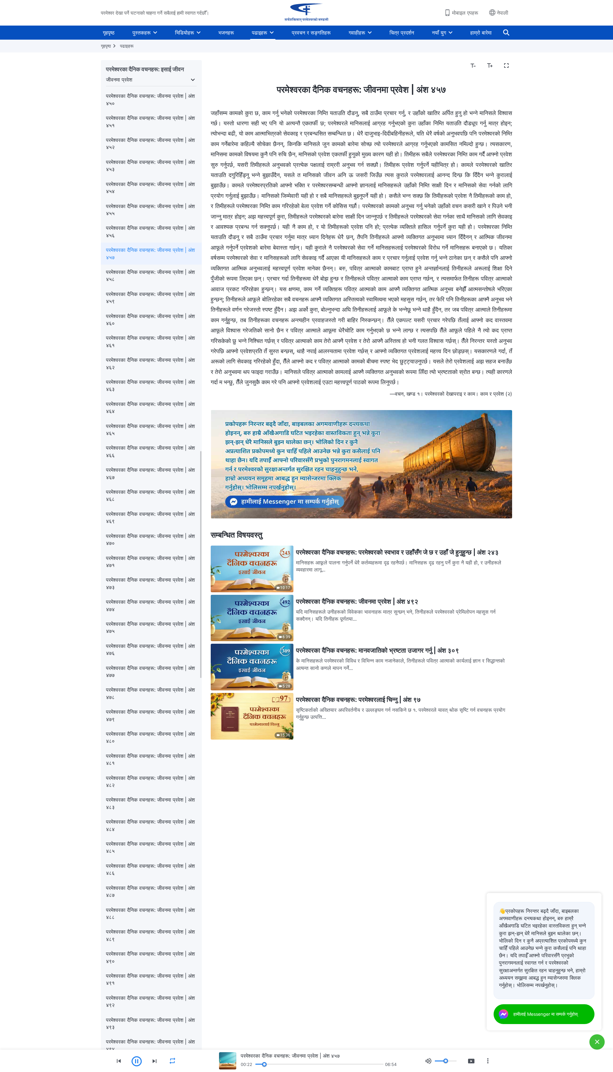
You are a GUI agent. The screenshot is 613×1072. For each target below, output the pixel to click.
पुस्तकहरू (141, 32)
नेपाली (502, 13)
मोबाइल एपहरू (465, 13)
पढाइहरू (259, 32)
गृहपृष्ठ (109, 32)
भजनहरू (226, 32)
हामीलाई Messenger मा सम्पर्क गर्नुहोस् (545, 1014)
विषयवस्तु (223, 66)
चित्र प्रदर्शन (402, 32)
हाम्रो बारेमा (481, 32)
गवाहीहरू (357, 32)
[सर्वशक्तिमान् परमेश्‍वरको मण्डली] (306, 13)
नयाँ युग (439, 32)
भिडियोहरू (184, 32)
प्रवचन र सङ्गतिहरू (311, 32)
